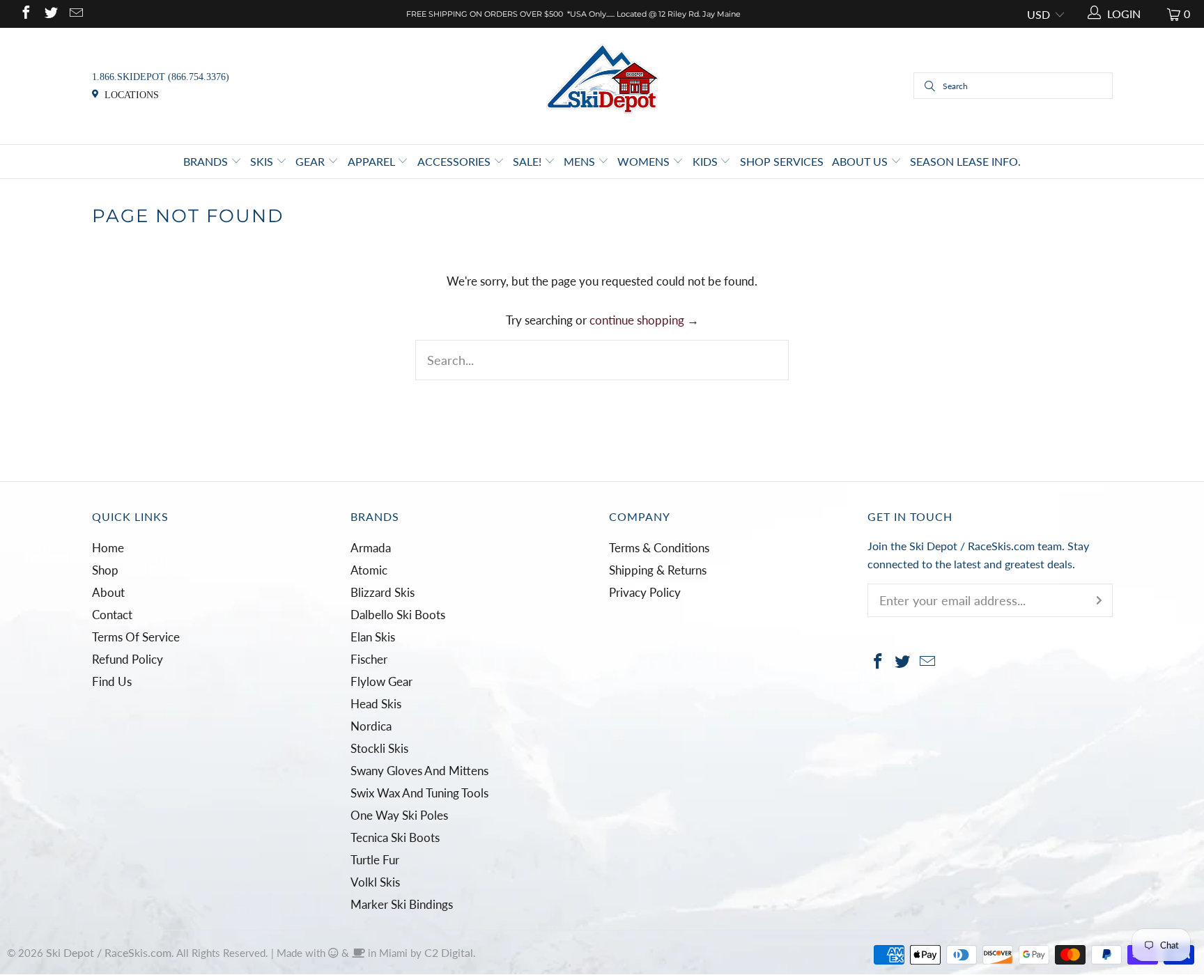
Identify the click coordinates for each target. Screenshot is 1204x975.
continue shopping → (644, 320)
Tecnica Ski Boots (395, 837)
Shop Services (782, 161)
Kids (706, 161)
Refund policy (127, 659)
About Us (861, 161)
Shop (105, 570)
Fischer (368, 659)
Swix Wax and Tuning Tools (419, 793)
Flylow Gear (381, 681)
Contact (112, 614)
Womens (644, 161)
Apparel (373, 161)
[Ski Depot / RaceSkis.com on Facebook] (25, 13)
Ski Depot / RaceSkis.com (108, 952)
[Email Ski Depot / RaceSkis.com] (75, 13)
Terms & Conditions (659, 547)
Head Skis (375, 703)
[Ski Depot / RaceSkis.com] (602, 84)
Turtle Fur (374, 859)
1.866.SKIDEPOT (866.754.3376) (160, 77)
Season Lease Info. (965, 161)
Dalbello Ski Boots (397, 614)
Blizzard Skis (382, 592)
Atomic (368, 570)
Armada (370, 547)
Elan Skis (372, 637)
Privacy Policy (645, 592)
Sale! (528, 161)
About (108, 592)
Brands (207, 161)
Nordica (371, 726)
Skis (263, 161)
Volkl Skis (375, 882)
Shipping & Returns (658, 570)
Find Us (112, 681)
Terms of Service (136, 637)
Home (108, 547)
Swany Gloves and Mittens (419, 770)
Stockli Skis (379, 748)
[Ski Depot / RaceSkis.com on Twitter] (50, 13)
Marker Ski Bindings (401, 904)
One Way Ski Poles (399, 815)
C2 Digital (448, 952)
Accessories (455, 161)
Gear (311, 161)
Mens (581, 161)
